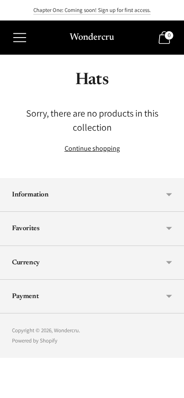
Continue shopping (92, 148)
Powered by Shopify (34, 340)
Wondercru (66, 330)
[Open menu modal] (20, 38)
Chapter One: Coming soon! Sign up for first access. (92, 10)
